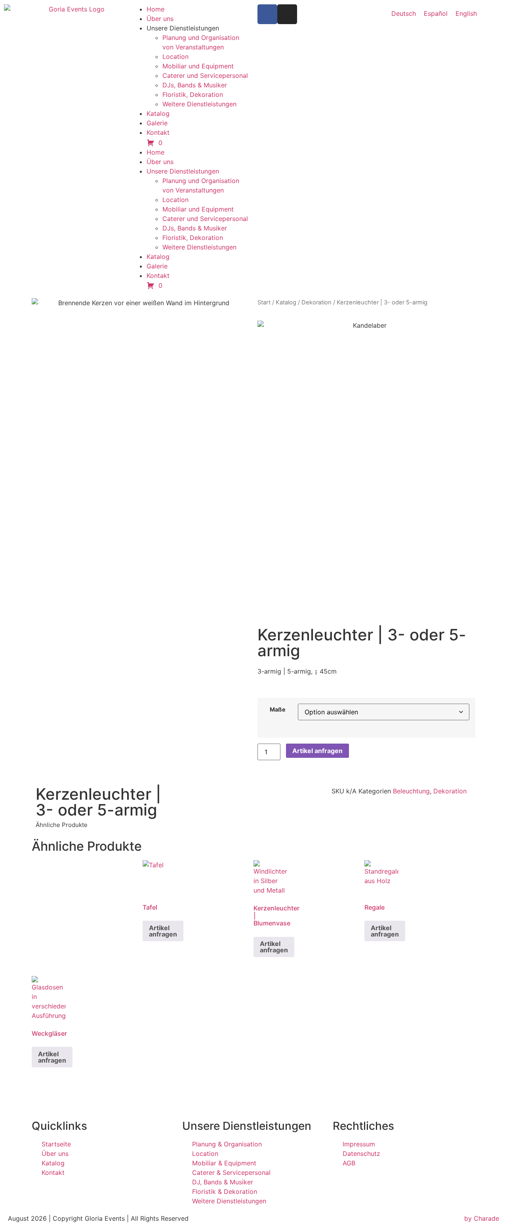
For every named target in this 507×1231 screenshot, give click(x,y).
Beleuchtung (411, 791)
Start (264, 302)
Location (175, 56)
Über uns (160, 19)
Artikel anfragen (317, 751)
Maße (278, 709)
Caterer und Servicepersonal (205, 75)
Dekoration (316, 302)
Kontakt (158, 132)
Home (155, 9)
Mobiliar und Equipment (198, 66)
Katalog (158, 113)
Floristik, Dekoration (192, 94)
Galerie (157, 123)
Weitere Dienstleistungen (199, 104)
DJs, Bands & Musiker (194, 85)
